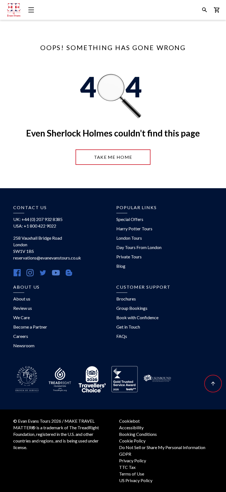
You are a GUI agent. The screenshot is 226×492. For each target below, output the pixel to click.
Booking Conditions (138, 434)
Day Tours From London (139, 247)
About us (21, 298)
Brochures (126, 298)
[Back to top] (213, 383)
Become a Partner (30, 326)
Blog (120, 266)
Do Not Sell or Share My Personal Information (162, 447)
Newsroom (23, 345)
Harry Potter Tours (134, 228)
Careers (20, 336)
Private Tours (129, 256)
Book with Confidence (137, 317)
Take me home (113, 157)
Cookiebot (129, 420)
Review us (22, 308)
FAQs (121, 336)
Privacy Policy (132, 460)
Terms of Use (131, 473)
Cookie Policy (132, 440)
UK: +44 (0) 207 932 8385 (38, 219)
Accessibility (131, 427)
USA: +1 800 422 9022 (34, 225)
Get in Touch (128, 326)
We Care (21, 317)
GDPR (125, 454)
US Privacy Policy (135, 480)
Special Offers (129, 219)
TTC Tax (127, 467)
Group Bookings (131, 308)
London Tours (129, 237)
